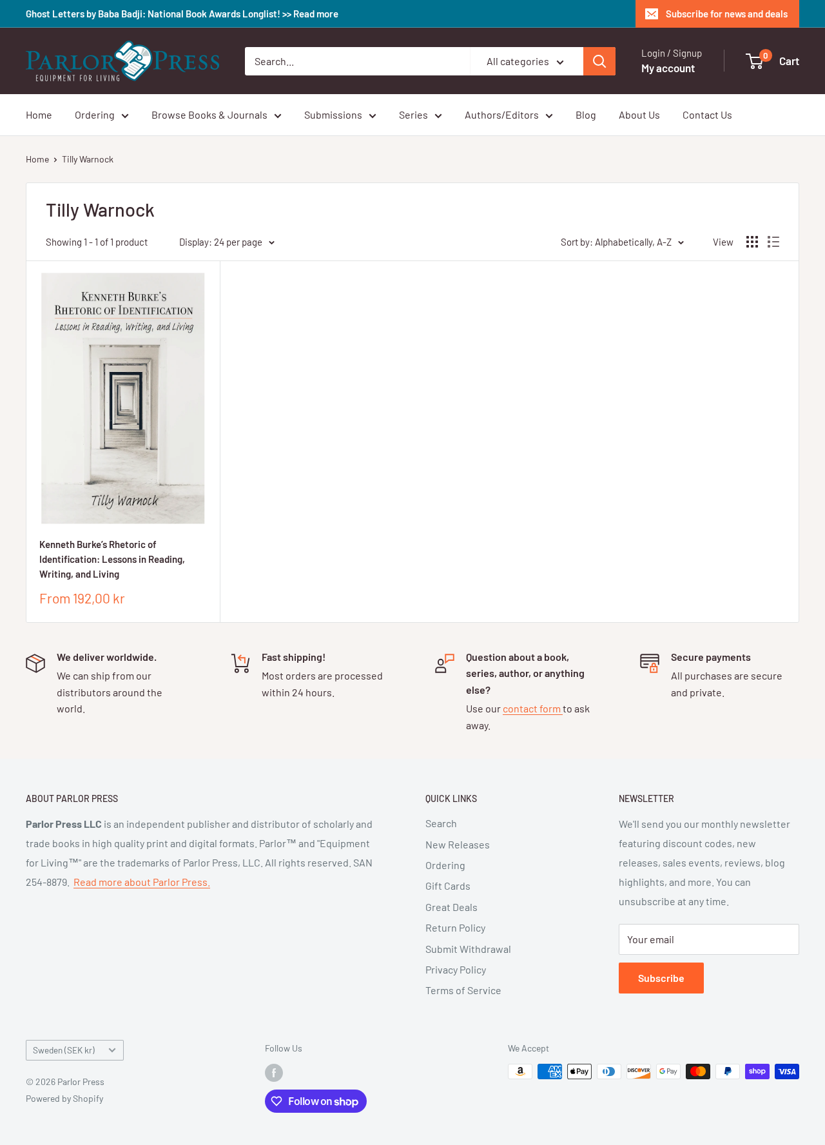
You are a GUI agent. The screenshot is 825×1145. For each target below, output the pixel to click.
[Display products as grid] (752, 242)
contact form (533, 708)
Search (441, 823)
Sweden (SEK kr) (64, 1049)
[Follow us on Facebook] (274, 1073)
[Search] (599, 61)
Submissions (333, 114)
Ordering (95, 114)
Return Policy (455, 927)
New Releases (457, 844)
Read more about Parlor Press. (141, 882)
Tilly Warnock (87, 158)
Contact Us (707, 114)
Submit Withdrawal (468, 949)
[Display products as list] (773, 242)
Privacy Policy (455, 969)
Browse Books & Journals (209, 114)
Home (39, 114)
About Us (639, 114)
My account (668, 67)
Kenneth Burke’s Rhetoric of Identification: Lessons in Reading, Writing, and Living (112, 559)
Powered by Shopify (64, 1098)
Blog (586, 114)
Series (413, 114)
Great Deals (451, 907)
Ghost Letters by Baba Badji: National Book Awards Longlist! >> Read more (182, 13)
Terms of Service (463, 990)
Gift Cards (448, 885)
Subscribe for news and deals (727, 13)
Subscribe (661, 978)
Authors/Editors (502, 114)
